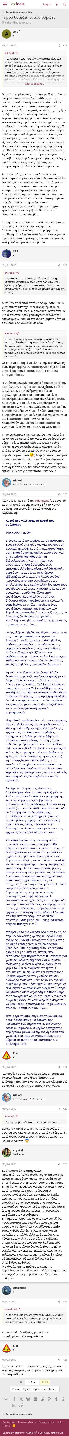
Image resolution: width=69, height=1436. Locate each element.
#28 (65, 1359)
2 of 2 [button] (45, 1382)
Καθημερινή (43, 500)
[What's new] (57, 4)
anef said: (9, 272)
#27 (65, 1301)
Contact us (9, 1422)
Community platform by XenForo (33, 1432)
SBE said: (9, 53)
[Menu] (5, 4)
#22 (65, 265)
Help (59, 1422)
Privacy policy (46, 1422)
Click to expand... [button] (34, 83)
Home (6, 1425)
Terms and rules (27, 1422)
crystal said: (11, 1309)
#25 (65, 1108)
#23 (65, 494)
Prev (33, 1382)
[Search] (64, 4)
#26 (65, 1164)
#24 (65, 1067)
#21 (65, 45)
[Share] (59, 45)
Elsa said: (9, 1116)
